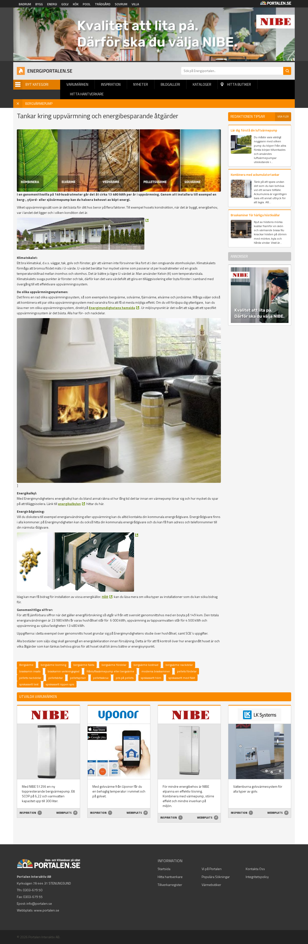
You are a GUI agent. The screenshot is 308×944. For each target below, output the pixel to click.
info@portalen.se (39, 903)
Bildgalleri (170, 84)
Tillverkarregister (170, 884)
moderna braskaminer (155, 671)
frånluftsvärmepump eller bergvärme (110, 671)
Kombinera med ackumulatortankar (255, 174)
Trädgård (102, 4)
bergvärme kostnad (146, 664)
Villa (135, 4)
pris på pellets (125, 677)
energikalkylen (69, 503)
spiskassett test (28, 684)
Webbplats (64, 813)
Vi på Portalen (212, 868)
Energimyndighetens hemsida (112, 307)
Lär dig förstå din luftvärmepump (254, 130)
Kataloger (202, 84)
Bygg (39, 4)
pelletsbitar (55, 677)
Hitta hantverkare (87, 94)
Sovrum (121, 4)
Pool (86, 4)
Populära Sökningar (216, 876)
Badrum (25, 4)
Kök (75, 4)
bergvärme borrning (53, 664)
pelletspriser (78, 677)
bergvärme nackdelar (179, 664)
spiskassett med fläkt (181, 677)
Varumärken (77, 84)
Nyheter (140, 84)
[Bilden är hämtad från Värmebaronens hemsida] (77, 562)
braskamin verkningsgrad (63, 671)
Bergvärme (26, 664)
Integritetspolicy (257, 876)
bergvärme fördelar (114, 664)
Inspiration (111, 84)
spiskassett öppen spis (60, 684)
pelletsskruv (101, 677)
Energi (52, 4)
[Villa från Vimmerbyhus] (82, 234)
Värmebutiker (211, 884)
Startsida (164, 868)
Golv (65, 4)
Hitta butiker (239, 84)
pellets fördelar (187, 671)
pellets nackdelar (30, 677)
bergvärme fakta (83, 664)
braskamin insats (29, 671)
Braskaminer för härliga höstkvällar (255, 215)
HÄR (105, 596)
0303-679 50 (32, 889)
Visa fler (283, 116)
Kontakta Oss (255, 868)
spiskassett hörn (151, 677)
